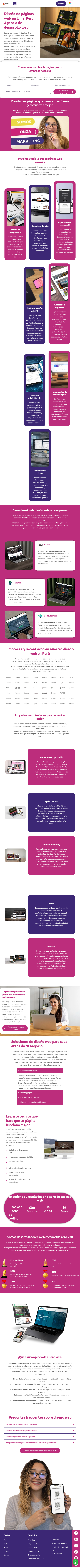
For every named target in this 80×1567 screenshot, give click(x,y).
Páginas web (32, 1544)
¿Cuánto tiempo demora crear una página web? (21, 1437)
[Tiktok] (76, 1552)
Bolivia (6, 1551)
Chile (6, 1544)
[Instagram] (76, 1545)
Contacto (55, 1539)
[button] (14, 3)
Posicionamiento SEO (36, 1558)
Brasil (6, 1547)
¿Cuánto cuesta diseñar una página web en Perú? (21, 1431)
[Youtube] (76, 1558)
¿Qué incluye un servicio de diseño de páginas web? (22, 1424)
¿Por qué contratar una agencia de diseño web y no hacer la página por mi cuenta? (31, 1443)
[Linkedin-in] (76, 1539)
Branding (31, 1540)
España (6, 1555)
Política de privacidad (60, 1547)
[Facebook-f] (76, 1533)
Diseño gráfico (33, 1551)
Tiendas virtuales (34, 1555)
